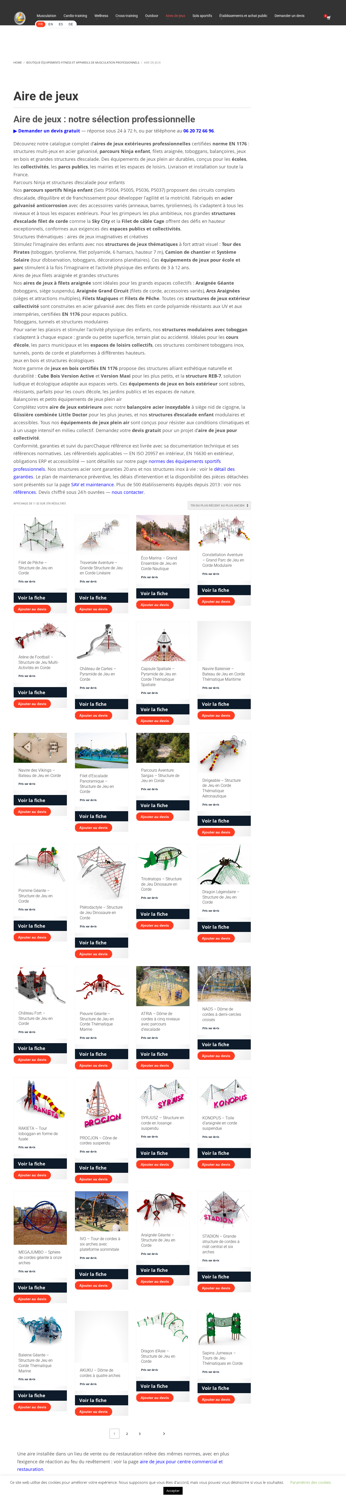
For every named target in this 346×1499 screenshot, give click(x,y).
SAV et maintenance (92, 484)
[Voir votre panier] (328, 18)
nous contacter (128, 492)
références (24, 492)
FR (41, 24)
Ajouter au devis (32, 609)
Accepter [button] (173, 1490)
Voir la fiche (31, 598)
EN (50, 24)
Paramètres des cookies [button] (310, 1482)
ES (61, 24)
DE (71, 24)
